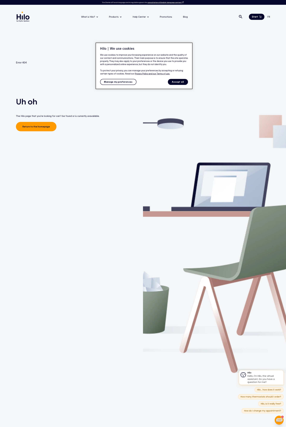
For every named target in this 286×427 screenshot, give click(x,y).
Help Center (139, 16)
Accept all (178, 82)
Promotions (166, 16)
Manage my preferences (118, 82)
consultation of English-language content (165, 2)
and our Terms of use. (159, 73)
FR (268, 16)
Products (114, 16)
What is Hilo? (88, 16)
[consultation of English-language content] (183, 2)
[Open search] (240, 17)
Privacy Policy (142, 73)
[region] (144, 66)
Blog (185, 16)
